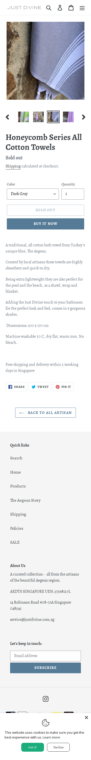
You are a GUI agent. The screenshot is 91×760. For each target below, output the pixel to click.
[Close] (86, 717)
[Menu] (82, 7)
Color (11, 184)
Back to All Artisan (49, 412)
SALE (15, 542)
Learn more (51, 737)
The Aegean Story (25, 500)
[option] (23, 116)
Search (16, 458)
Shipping (13, 166)
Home (15, 472)
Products (18, 486)
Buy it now (46, 223)
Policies (16, 528)
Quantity (68, 184)
